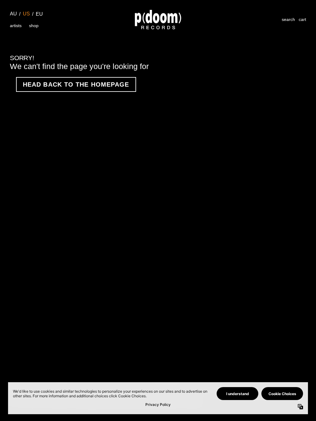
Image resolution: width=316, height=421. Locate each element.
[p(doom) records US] (158, 19)
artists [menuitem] (16, 25)
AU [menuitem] (13, 13)
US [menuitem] (26, 13)
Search (288, 19)
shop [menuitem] (34, 25)
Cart (302, 19)
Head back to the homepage (76, 84)
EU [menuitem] (39, 14)
